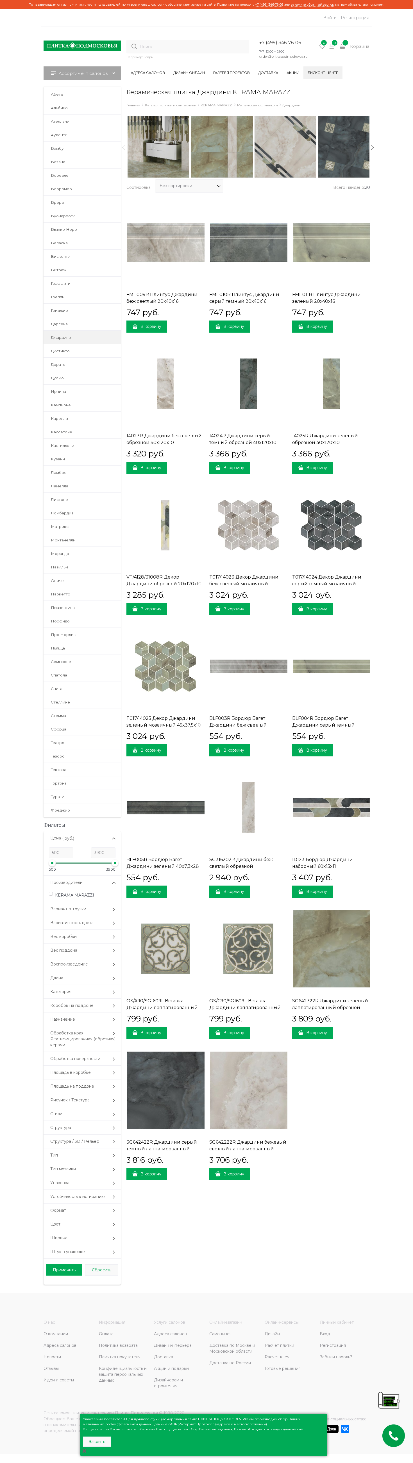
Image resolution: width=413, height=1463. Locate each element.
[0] (322, 48)
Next (372, 147)
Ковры (148, 57)
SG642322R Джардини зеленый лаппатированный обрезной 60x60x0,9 (330, 1007)
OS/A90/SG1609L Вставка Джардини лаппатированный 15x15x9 (162, 1007)
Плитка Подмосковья (136, 1412)
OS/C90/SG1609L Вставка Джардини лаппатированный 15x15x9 (245, 1007)
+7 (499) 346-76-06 (269, 4)
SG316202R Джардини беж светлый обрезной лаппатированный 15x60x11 (241, 866)
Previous (123, 147)
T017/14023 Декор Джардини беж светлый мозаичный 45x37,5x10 (243, 583)
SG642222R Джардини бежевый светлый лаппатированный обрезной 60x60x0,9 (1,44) (247, 1148)
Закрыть (97, 1441)
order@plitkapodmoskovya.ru (283, 56)
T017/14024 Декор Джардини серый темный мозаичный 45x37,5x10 (326, 583)
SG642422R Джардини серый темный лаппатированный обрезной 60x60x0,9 (161, 1148)
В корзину (150, 326)
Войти (330, 17)
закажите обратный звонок (312, 4)
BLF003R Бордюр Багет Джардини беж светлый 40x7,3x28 (238, 725)
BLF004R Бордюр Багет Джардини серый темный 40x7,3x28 (323, 725)
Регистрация (355, 17)
